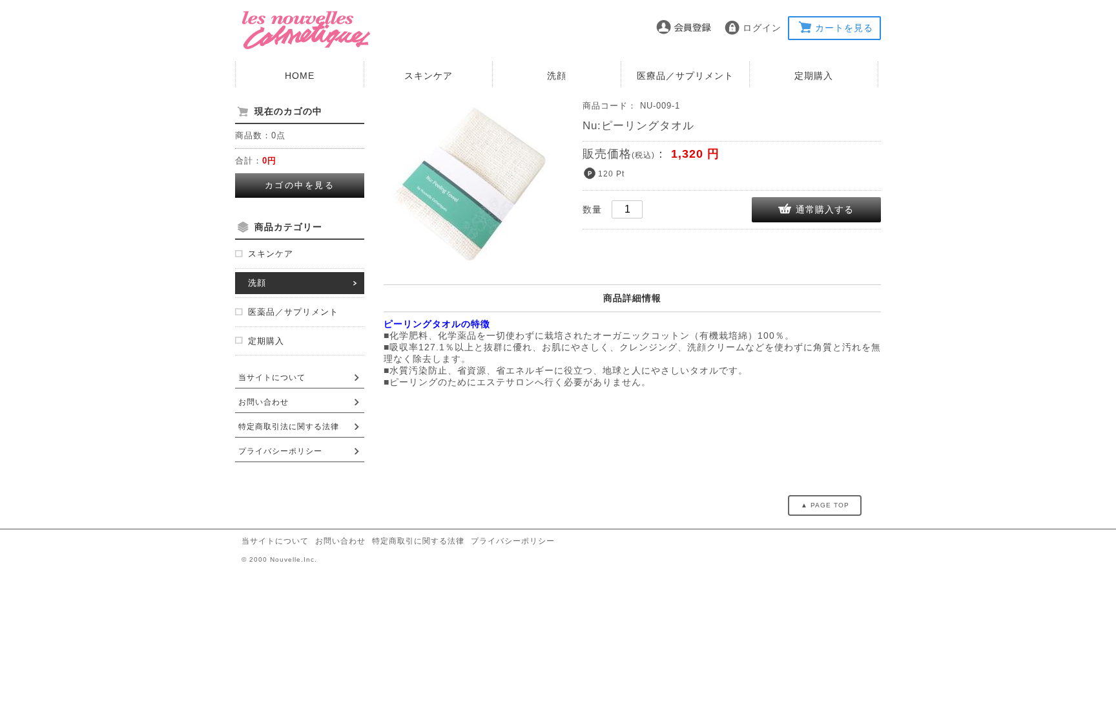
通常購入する (825, 209)
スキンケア (428, 75)
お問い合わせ (263, 402)
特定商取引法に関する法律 (288, 426)
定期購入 (813, 75)
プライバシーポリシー (280, 451)
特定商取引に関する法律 (418, 541)
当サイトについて (271, 377)
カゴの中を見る (300, 185)
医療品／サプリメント (685, 75)
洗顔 (556, 75)
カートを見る (844, 28)
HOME (300, 75)
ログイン (762, 28)
